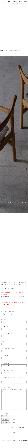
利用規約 (19, 440)
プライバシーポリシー (12, 427)
